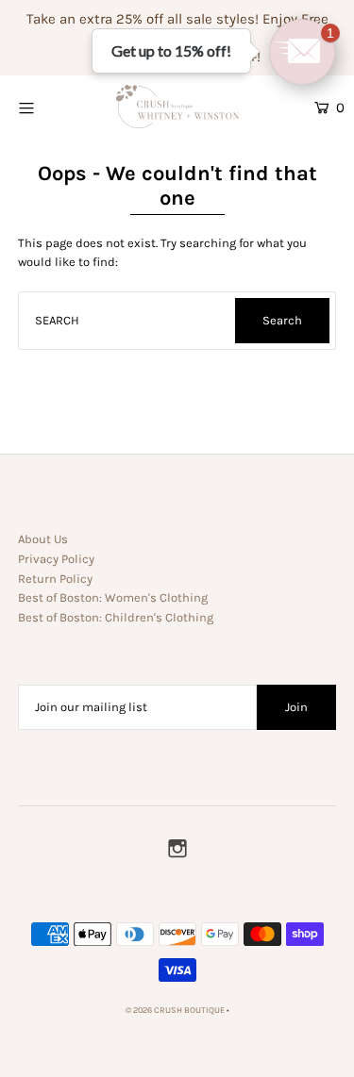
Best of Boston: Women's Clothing (113, 597)
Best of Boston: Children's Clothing (115, 617)
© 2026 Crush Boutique (175, 1010)
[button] (302, 52)
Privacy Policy (56, 559)
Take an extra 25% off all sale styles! (142, 18)
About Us (43, 539)
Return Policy (55, 579)
